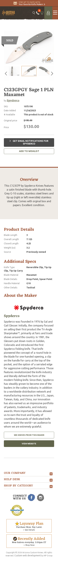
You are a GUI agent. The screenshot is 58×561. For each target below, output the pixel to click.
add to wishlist (29, 151)
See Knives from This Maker (29, 435)
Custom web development (27, 555)
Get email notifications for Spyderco (30, 142)
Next (51, 73)
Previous (6, 73)
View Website (29, 444)
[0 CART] (42, 13)
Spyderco (13, 100)
